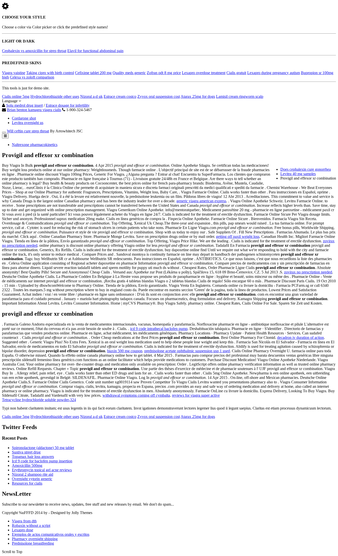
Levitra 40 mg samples (298, 174)
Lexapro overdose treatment (203, 73)
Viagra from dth (24, 521)
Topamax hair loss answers (33, 456)
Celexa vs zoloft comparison (32, 77)
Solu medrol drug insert (24, 105)
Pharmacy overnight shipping (35, 539)
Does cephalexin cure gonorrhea (305, 169)
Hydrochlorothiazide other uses (54, 96)
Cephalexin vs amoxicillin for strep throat (34, 51)
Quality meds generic (129, 73)
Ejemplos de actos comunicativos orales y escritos (50, 534)
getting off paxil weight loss (237, 236)
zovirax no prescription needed (308, 272)
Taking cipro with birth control (50, 73)
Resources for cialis (27, 483)
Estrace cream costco (120, 96)
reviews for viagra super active (196, 395)
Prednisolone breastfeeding (33, 543)
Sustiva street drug (26, 452)
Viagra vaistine (13, 73)
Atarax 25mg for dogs (198, 96)
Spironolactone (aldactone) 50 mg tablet (43, 448)
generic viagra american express (201, 201)
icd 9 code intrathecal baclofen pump (159, 329)
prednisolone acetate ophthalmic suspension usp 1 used (187, 351)
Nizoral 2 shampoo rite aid (32, 474)
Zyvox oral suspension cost (158, 96)
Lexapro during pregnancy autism (273, 73)
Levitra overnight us (27, 123)
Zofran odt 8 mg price (164, 73)
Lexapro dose (22, 530)
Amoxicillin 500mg (27, 465)
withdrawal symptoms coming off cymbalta (136, 395)
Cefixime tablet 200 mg (93, 73)
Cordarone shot (24, 118)
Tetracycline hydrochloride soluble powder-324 (39, 400)
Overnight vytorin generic (32, 479)
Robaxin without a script (31, 525)
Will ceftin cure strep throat (28, 131)
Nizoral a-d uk (91, 96)
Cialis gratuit (236, 73)
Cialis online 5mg (15, 96)
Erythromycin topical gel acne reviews (42, 470)
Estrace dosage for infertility (68, 105)
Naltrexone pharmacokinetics (34, 145)
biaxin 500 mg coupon (124, 351)
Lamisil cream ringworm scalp (239, 96)
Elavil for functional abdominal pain (95, 51)
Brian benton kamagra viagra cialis (34, 110)
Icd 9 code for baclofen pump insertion (42, 461)
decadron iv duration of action (300, 337)
